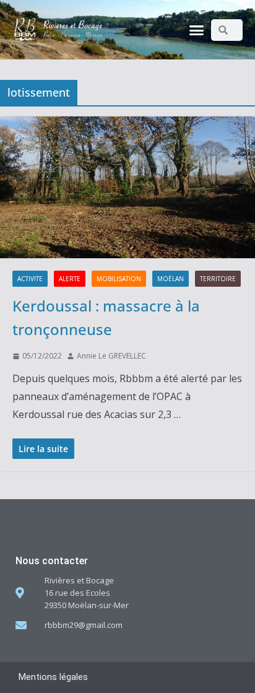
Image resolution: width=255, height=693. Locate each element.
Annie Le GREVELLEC (111, 356)
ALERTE (69, 278)
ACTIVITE (30, 278)
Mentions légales (53, 676)
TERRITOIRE (218, 278)
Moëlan (170, 278)
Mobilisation (119, 278)
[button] (197, 29)
